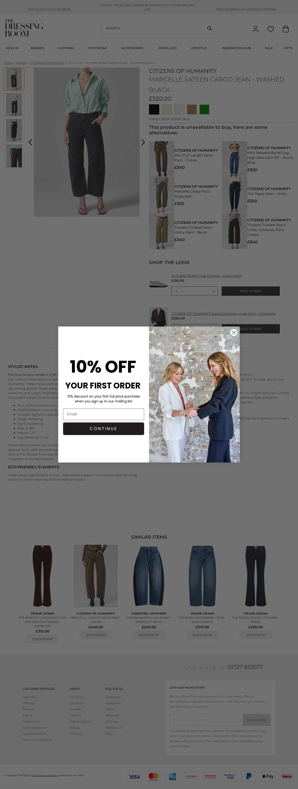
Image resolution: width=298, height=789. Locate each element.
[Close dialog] (234, 332)
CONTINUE (104, 429)
